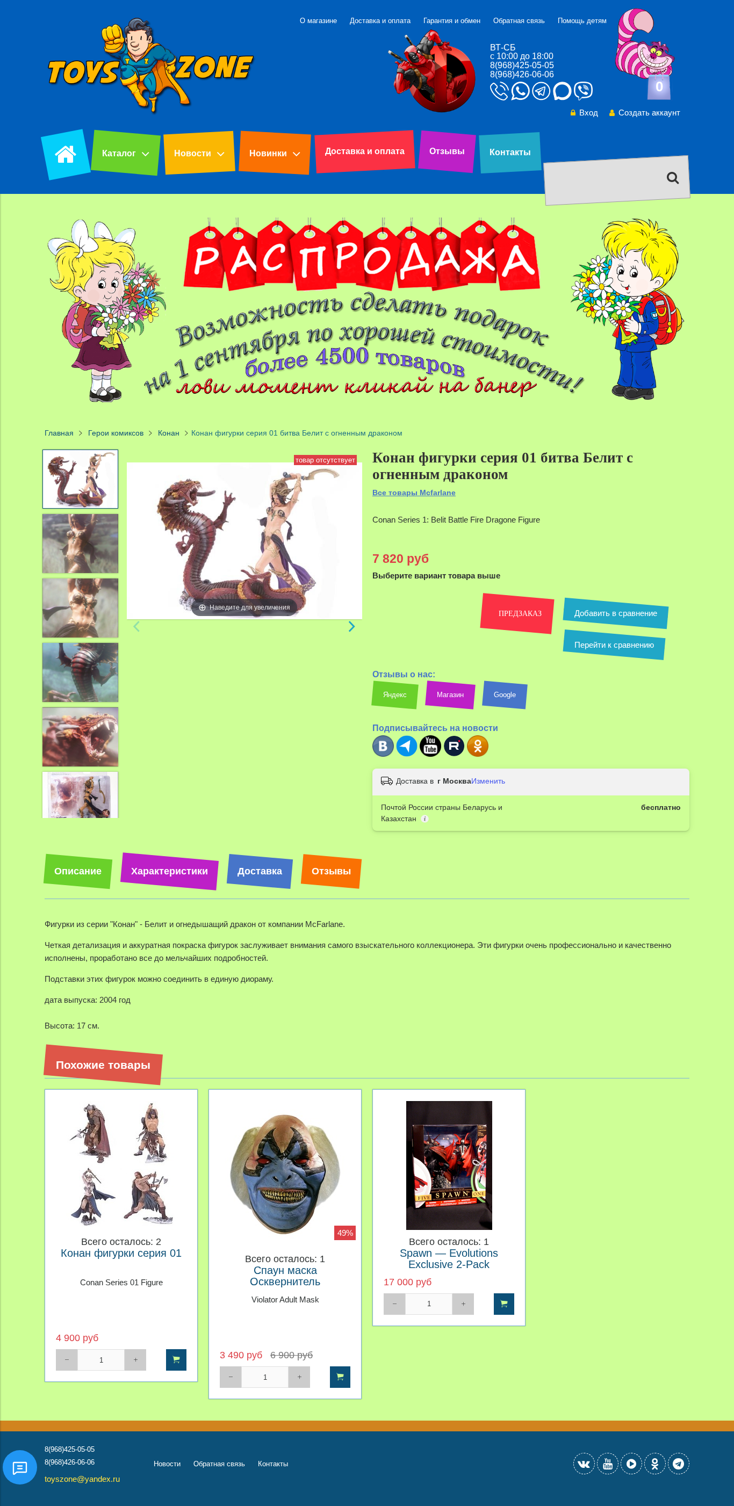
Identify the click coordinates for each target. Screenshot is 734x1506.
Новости (192, 153)
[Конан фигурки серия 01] (121, 1165)
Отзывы (447, 151)
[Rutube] (454, 754)
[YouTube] (607, 1463)
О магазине (318, 21)
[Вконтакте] (383, 754)
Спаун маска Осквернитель (285, 1276)
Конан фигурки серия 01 (121, 1253)
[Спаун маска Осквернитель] (285, 1174)
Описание (78, 871)
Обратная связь (519, 21)
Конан (168, 433)
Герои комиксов (115, 433)
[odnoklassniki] (655, 1463)
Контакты (510, 152)
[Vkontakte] (584, 1463)
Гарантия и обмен (451, 21)
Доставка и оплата (380, 21)
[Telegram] (407, 754)
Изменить (488, 781)
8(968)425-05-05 (522, 65)
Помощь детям (582, 21)
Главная (59, 433)
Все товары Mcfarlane (414, 492)
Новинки (268, 153)
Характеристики (169, 871)
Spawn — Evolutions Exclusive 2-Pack (449, 1259)
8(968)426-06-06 (522, 74)
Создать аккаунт (649, 112)
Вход (588, 112)
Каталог (119, 153)
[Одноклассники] (477, 754)
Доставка (260, 871)
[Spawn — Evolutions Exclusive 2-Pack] (449, 1165)
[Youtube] (430, 754)
